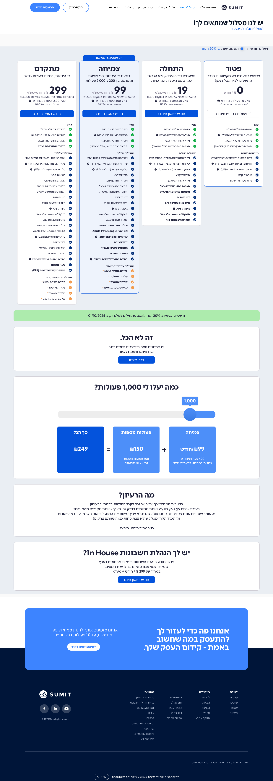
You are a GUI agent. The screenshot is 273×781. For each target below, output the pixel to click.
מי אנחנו (129, 7)
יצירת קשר (114, 7)
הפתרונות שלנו (208, 7)
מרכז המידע (145, 7)
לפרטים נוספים (119, 777)
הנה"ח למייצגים (166, 7)
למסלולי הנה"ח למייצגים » (247, 28)
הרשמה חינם (45, 7)
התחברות (76, 7)
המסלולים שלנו (187, 7)
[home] (232, 8)
